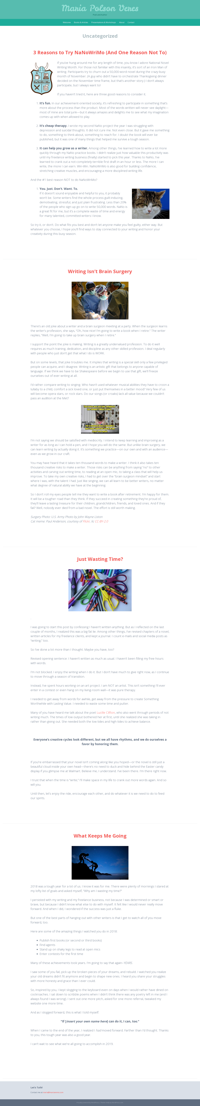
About (121, 22)
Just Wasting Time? (100, 559)
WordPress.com (117, 1102)
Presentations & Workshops (103, 22)
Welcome (67, 22)
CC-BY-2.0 (101, 521)
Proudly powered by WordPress (88, 1102)
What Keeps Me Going (100, 835)
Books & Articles (81, 22)
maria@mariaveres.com (53, 1092)
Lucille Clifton (106, 712)
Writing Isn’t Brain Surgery (100, 271)
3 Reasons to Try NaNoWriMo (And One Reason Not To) (100, 52)
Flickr (86, 521)
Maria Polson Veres (100, 8)
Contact (131, 22)
